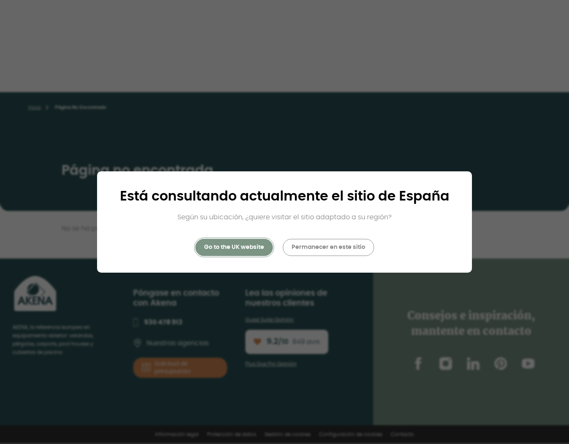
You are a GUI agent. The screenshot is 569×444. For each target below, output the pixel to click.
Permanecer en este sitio (328, 247)
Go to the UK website (234, 247)
